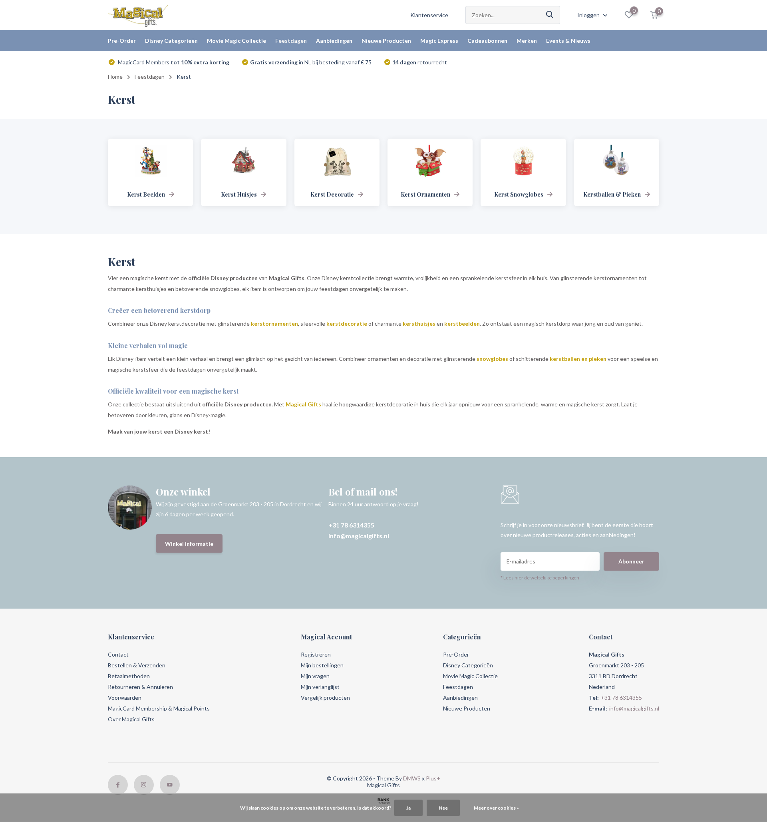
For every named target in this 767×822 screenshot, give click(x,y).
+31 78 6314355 (351, 525)
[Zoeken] (550, 15)
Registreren (316, 654)
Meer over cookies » (496, 808)
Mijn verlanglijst (320, 686)
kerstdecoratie (346, 323)
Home (115, 76)
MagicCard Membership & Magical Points (159, 708)
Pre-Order (122, 40)
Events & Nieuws (568, 40)
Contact (118, 654)
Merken (527, 40)
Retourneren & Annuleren (140, 686)
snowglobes (493, 358)
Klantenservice (429, 15)
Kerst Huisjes (239, 194)
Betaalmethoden (129, 676)
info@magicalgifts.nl (358, 535)
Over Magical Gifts (131, 719)
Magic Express (439, 40)
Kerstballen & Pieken (612, 194)
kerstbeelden (462, 323)
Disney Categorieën (171, 40)
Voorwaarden (124, 697)
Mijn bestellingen (322, 665)
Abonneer (631, 561)
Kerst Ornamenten (425, 194)
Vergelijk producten (325, 697)
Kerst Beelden (146, 194)
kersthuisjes (419, 323)
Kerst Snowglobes (518, 194)
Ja (408, 808)
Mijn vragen (315, 676)
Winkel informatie (189, 543)
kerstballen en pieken (579, 358)
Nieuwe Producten (386, 40)
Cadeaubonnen (487, 40)
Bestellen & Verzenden (136, 665)
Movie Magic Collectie (236, 40)
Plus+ (433, 778)
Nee (443, 808)
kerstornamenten (274, 323)
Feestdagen (291, 40)
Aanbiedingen (334, 40)
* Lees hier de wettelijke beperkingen (540, 578)
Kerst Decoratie (332, 194)
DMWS (412, 778)
